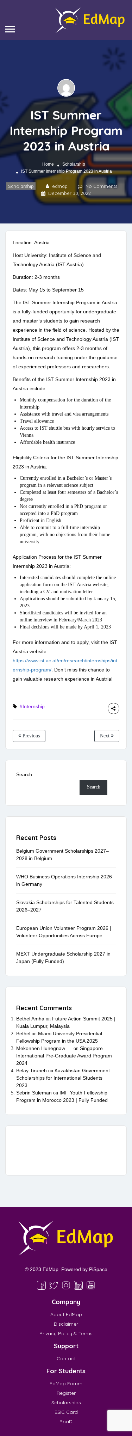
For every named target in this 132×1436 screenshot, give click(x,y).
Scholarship (73, 164)
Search (24, 774)
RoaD (66, 1421)
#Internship (32, 706)
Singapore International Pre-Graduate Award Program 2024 (64, 1055)
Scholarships (66, 1402)
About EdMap (66, 1314)
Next (105, 735)
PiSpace (98, 1269)
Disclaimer (66, 1324)
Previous (30, 735)
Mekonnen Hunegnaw (40, 1048)
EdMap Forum (66, 1383)
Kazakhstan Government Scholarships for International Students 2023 (63, 1078)
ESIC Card (66, 1412)
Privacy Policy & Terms (66, 1333)
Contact (66, 1358)
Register (66, 1393)
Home (48, 164)
